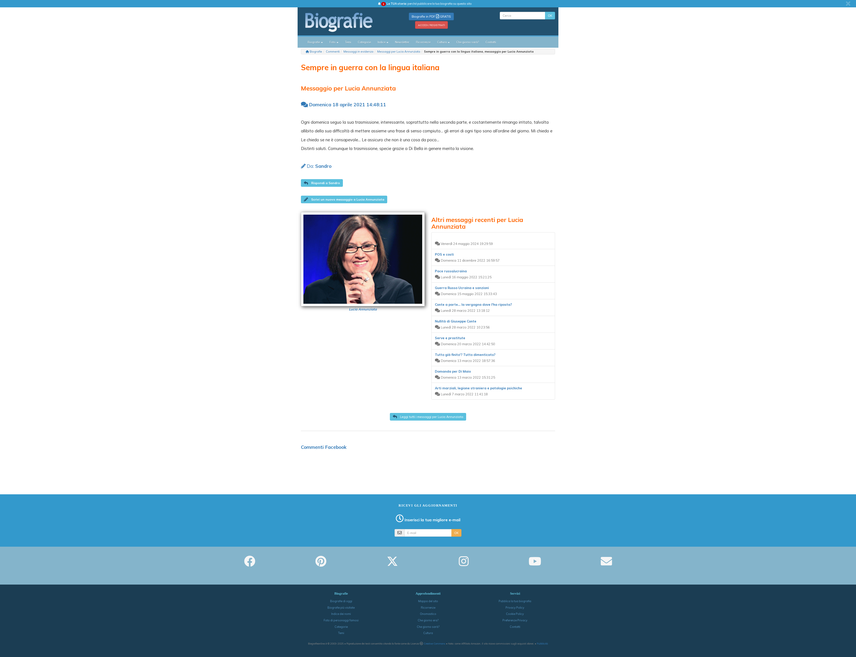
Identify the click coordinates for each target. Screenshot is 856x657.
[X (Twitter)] (392, 564)
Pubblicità (542, 643)
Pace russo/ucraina (451, 271)
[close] (848, 3)
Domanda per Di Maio (453, 371)
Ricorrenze (423, 42)
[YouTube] (535, 564)
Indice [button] (382, 42)
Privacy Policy (515, 607)
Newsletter (402, 42)
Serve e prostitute (450, 338)
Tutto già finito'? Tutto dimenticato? (465, 355)
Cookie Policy (515, 614)
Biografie (316, 51)
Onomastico (428, 614)
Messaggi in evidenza (358, 51)
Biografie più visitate (341, 607)
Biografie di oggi (341, 601)
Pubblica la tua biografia (515, 601)
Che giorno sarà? (467, 42)
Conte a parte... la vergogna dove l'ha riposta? (473, 304)
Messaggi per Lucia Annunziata (398, 51)
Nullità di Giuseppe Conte (455, 321)
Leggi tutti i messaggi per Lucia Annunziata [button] (431, 417)
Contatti (491, 42)
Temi (348, 42)
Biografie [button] (314, 42)
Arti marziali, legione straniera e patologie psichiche (478, 388)
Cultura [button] (442, 42)
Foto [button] (332, 42)
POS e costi (444, 254)
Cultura (428, 633)
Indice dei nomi (341, 614)
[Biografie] (344, 22)
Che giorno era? (428, 620)
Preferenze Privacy (514, 620)
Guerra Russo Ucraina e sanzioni (462, 288)
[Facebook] (249, 564)
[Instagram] (464, 564)
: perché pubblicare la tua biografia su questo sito (427, 3)
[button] (322, 183)
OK (550, 16)
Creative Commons (434, 643)
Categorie (364, 42)
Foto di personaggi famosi (341, 620)
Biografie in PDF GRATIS (431, 16)
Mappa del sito (428, 601)
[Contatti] (606, 564)
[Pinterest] (320, 564)
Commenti (333, 51)
